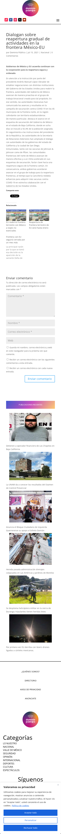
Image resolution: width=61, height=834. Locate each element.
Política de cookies (20, 805)
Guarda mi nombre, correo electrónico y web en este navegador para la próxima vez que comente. (29, 351)
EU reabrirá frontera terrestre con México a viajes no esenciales (16, 226)
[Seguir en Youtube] (24, 19)
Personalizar (30, 820)
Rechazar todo (30, 828)
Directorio (30, 680)
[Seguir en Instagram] (15, 19)
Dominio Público (17, 52)
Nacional (45, 52)
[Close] (58, 784)
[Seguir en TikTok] (6, 19)
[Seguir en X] (20, 19)
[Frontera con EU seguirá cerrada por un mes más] (17, 247)
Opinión (7, 756)
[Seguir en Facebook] (10, 19)
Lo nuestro (10, 743)
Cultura (8, 766)
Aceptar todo (30, 812)
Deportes (8, 763)
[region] (30, 808)
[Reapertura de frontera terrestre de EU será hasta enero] (39, 215)
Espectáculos (11, 770)
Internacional (11, 760)
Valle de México (12, 750)
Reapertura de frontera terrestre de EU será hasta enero (39, 225)
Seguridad (9, 753)
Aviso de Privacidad (30, 689)
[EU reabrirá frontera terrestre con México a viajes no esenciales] (16, 215)
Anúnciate (30, 698)
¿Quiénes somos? (31, 671)
